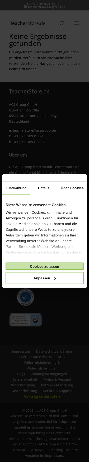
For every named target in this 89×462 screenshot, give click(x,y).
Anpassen (41, 278)
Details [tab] (44, 188)
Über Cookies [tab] (72, 188)
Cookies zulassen (44, 266)
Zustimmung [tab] (16, 188)
